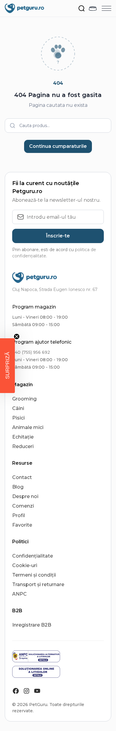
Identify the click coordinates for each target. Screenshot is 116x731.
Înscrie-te (58, 236)
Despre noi (25, 496)
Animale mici (27, 427)
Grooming (24, 399)
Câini (18, 408)
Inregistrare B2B (31, 625)
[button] (7, 365)
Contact (22, 477)
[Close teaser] (17, 336)
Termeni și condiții (34, 575)
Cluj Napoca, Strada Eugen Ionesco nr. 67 (55, 289)
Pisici (18, 418)
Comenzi (23, 506)
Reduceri (23, 446)
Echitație (23, 437)
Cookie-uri (24, 565)
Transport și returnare (38, 584)
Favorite (22, 525)
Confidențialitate (32, 556)
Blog (17, 487)
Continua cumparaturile (58, 146)
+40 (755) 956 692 (31, 352)
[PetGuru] (24, 8)
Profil (18, 515)
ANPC (19, 594)
